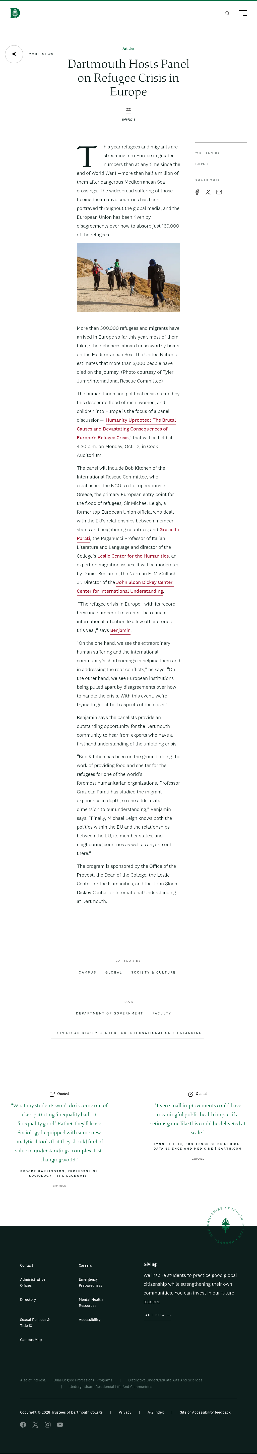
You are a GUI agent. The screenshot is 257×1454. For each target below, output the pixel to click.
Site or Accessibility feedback (205, 1412)
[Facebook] (23, 1426)
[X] (35, 1426)
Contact (26, 1265)
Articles (128, 49)
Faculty (162, 1013)
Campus (87, 973)
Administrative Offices (32, 1282)
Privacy (125, 1412)
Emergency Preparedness (90, 1282)
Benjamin (120, 630)
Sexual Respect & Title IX (35, 1322)
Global (113, 973)
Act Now (155, 1315)
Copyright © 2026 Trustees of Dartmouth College (61, 1412)
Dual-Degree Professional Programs (82, 1380)
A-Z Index (156, 1412)
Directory (28, 1299)
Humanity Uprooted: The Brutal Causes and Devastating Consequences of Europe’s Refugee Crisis (126, 429)
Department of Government (110, 1013)
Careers (85, 1265)
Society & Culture (153, 973)
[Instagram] (48, 1426)
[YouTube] (60, 1426)
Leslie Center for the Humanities (133, 556)
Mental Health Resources (91, 1302)
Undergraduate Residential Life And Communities (111, 1386)
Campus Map (31, 1339)
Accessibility (90, 1319)
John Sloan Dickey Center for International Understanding (127, 1033)
